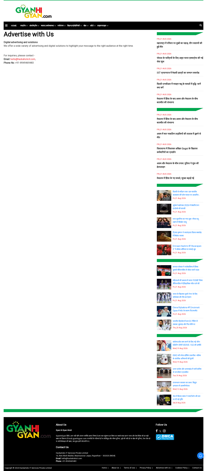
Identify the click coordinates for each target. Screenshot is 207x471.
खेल (84, 25)
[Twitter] (160, 431)
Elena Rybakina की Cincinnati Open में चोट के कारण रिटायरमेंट (186, 309)
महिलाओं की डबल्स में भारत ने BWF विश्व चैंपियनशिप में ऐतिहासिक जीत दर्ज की (188, 282)
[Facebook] (157, 431)
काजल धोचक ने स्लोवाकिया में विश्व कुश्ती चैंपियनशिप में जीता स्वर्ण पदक (186, 268)
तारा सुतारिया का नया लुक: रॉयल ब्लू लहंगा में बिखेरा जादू (186, 220)
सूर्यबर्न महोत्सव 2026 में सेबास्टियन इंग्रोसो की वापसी (186, 207)
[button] (6, 25)
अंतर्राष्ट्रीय (33, 25)
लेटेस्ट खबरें (161, 33)
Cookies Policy (181, 468)
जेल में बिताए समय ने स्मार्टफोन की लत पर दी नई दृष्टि (186, 397)
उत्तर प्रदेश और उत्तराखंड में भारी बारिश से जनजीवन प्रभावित (187, 370)
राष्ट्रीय (23, 25)
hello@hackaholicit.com (22, 59)
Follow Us (161, 424)
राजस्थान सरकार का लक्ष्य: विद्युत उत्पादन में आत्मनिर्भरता (185, 384)
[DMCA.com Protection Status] (165, 437)
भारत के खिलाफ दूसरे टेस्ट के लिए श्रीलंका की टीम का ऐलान (185, 295)
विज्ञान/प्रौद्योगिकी (73, 25)
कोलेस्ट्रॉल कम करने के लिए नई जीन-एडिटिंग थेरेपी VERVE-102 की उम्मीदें (187, 343)
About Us (61, 424)
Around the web (10, 410)
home (14, 25)
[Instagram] (164, 431)
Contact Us (62, 447)
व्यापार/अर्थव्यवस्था (47, 25)
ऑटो (91, 25)
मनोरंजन (60, 25)
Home (104, 468)
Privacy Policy (145, 468)
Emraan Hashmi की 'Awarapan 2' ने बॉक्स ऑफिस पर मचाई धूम (187, 247)
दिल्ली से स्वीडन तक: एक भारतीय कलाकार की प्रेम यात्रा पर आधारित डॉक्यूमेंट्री (186, 193)
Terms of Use (129, 468)
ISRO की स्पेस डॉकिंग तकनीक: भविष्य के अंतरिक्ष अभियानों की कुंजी (187, 357)
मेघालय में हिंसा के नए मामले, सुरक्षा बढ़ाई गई (175, 178)
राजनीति (159, 109)
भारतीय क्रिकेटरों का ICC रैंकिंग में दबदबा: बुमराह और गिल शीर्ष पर (185, 322)
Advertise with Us (163, 468)
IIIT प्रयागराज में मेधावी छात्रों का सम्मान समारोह (178, 72)
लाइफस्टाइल (101, 25)
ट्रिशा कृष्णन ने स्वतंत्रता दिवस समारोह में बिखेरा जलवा (187, 234)
